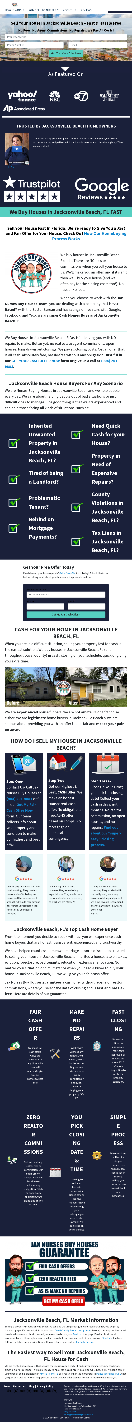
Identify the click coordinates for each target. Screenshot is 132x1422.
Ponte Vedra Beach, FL (108, 1374)
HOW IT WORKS (14, 10)
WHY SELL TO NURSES (42, 10)
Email (71, 601)
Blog (31, 1386)
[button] (17, 149)
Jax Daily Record (84, 1342)
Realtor (77, 1334)
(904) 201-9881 (70, 1411)
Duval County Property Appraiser (73, 1330)
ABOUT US (69, 10)
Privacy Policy (45, 1386)
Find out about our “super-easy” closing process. (106, 836)
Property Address (37, 589)
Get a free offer (67, 573)
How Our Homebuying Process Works (89, 236)
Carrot (87, 1417)
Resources (19, 1386)
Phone (30, 601)
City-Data (107, 1338)
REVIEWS (85, 10)
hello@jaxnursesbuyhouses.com (78, 1414)
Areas (7, 1386)
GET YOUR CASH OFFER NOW (35, 361)
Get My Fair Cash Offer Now (21, 807)
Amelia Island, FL (49, 1374)
